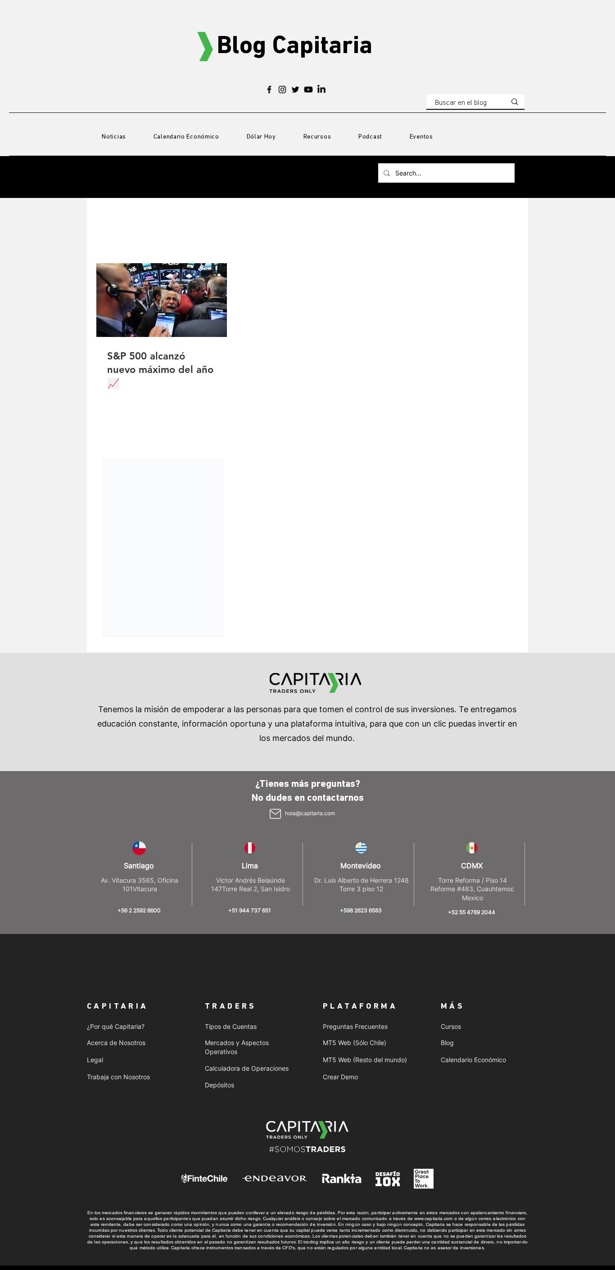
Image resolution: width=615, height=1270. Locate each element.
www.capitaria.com (433, 1218)
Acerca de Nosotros (116, 1042)
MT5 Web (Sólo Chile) (354, 1042)
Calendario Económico (473, 1060)
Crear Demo (340, 1077)
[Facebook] (269, 89)
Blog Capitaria (294, 46)
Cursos (451, 1026)
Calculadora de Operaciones (247, 1068)
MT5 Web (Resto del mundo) (365, 1060)
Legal (95, 1060)
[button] (317, 137)
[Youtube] (308, 89)
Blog (447, 1042)
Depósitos (219, 1085)
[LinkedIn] (321, 89)
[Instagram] (282, 89)
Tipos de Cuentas (231, 1026)
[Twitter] (295, 89)
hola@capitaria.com (310, 813)
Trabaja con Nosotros (118, 1077)
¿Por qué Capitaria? (116, 1026)
